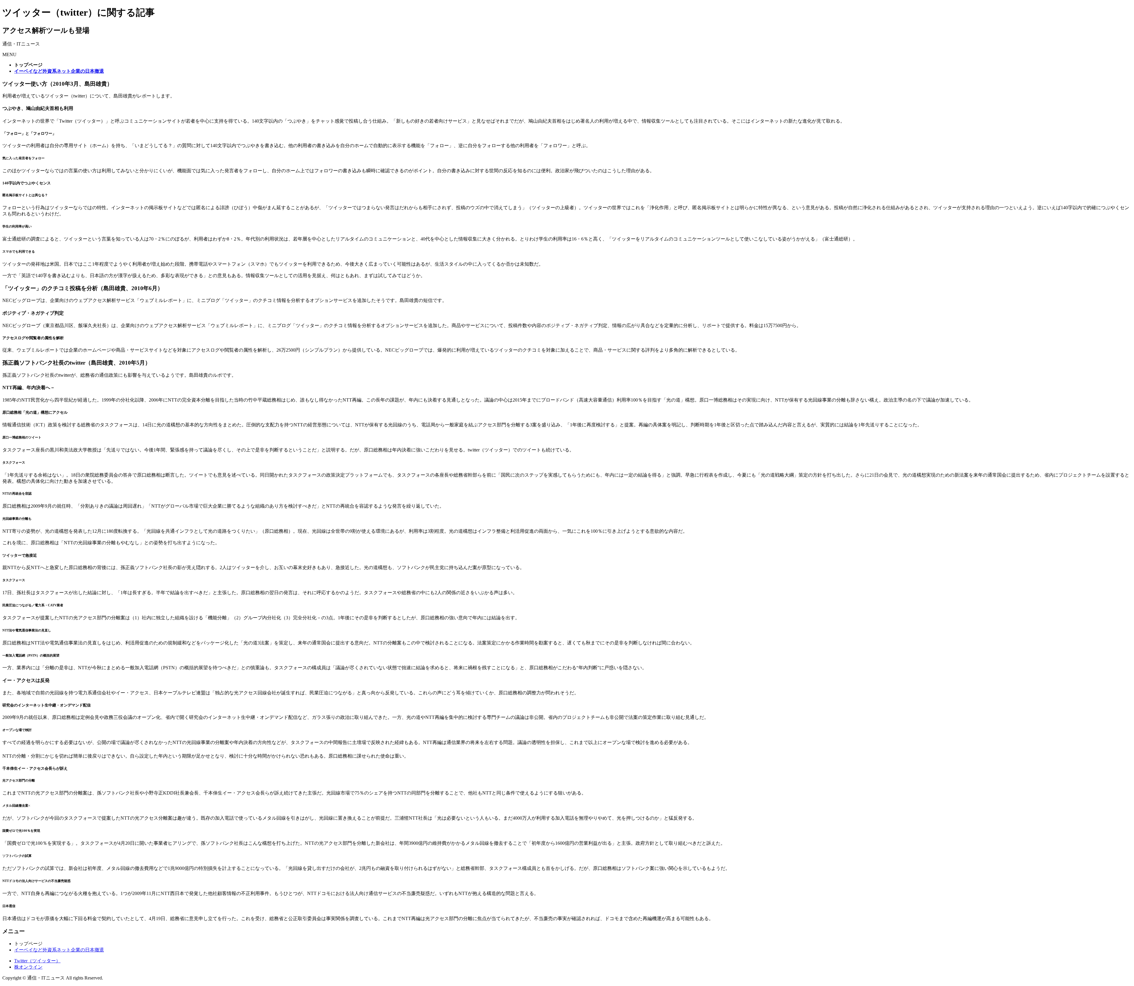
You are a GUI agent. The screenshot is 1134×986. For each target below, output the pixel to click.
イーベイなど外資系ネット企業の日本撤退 (59, 949)
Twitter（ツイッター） (37, 960)
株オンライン (28, 966)
